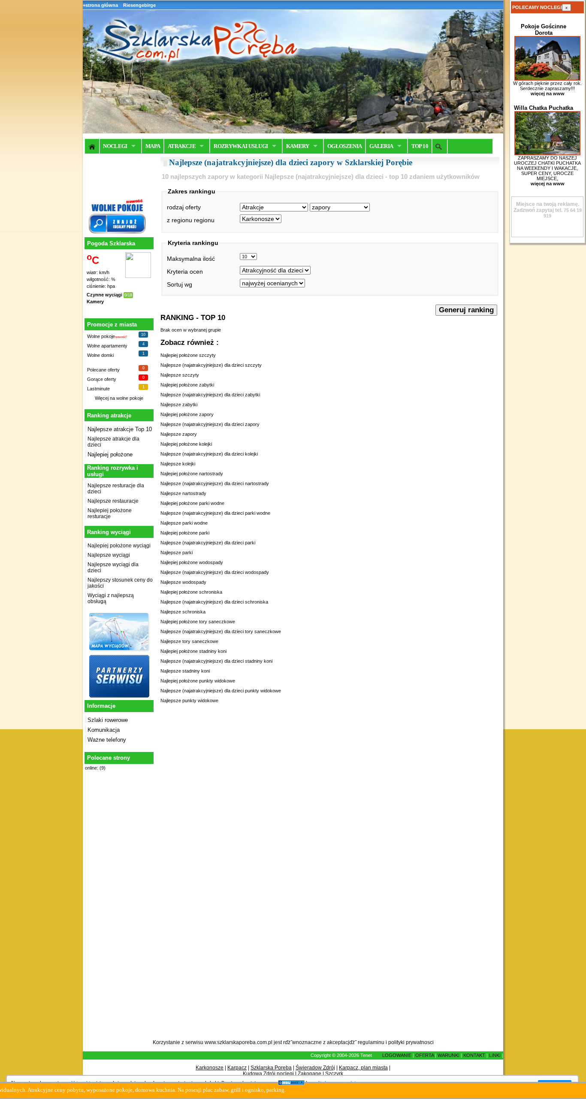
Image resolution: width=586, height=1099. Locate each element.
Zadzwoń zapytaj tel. (546, 207)
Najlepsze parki (176, 552)
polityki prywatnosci (411, 1042)
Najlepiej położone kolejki (186, 444)
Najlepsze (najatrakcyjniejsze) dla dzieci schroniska (214, 601)
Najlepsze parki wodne (184, 522)
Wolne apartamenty (107, 345)
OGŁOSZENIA (344, 146)
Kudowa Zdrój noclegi (268, 1074)
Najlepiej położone (110, 454)
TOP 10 (419, 146)
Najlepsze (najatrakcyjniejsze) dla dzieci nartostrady (214, 483)
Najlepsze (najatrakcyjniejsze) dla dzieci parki (207, 542)
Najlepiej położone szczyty (188, 355)
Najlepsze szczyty (179, 374)
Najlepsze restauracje (113, 501)
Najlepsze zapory (178, 434)
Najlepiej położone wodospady (191, 562)
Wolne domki (100, 355)
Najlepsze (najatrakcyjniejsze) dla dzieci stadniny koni (216, 661)
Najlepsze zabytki (178, 404)
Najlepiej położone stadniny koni (193, 651)
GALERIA (381, 146)
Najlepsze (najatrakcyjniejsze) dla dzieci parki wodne (215, 513)
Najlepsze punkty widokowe (189, 700)
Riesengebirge (139, 5)
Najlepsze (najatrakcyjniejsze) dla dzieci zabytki (210, 394)
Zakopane (309, 1074)
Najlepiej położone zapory (187, 414)
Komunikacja (104, 730)
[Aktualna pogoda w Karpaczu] (138, 276)
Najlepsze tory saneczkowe (189, 641)
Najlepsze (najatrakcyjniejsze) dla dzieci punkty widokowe (220, 690)
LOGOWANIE (396, 1055)
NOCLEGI (115, 146)
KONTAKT (474, 1055)
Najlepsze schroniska (182, 611)
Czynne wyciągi (104, 294)
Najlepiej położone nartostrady (191, 473)
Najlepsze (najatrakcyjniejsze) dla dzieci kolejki (209, 453)
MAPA (152, 146)
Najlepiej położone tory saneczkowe (197, 621)
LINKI (495, 1055)
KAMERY (297, 146)
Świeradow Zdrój (315, 1068)
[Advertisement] (118, 910)
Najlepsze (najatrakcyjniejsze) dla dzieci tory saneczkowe (220, 631)
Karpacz (237, 1068)
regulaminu (371, 1042)
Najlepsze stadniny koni (185, 670)
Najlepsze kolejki (177, 463)
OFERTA (424, 1055)
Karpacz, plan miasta (363, 1068)
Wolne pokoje (101, 336)
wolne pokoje (129, 398)
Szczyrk (334, 1074)
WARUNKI (448, 1055)
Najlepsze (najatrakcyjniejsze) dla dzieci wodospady (214, 572)
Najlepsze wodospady (183, 582)
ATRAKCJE (182, 146)
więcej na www (548, 93)
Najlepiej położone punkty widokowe (197, 680)
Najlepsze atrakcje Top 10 (120, 429)
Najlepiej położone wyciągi (119, 546)
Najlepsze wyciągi (109, 555)
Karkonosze (210, 1068)
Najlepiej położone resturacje (110, 513)
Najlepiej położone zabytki (187, 384)
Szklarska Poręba (271, 1068)
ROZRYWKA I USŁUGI (241, 146)
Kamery (95, 301)
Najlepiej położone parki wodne (192, 503)
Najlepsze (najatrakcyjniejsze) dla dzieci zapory (210, 424)
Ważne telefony (107, 740)
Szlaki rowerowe (108, 720)
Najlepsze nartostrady (183, 493)
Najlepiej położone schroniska (191, 592)
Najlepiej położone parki (184, 532)
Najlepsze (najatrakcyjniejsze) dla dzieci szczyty (211, 365)
